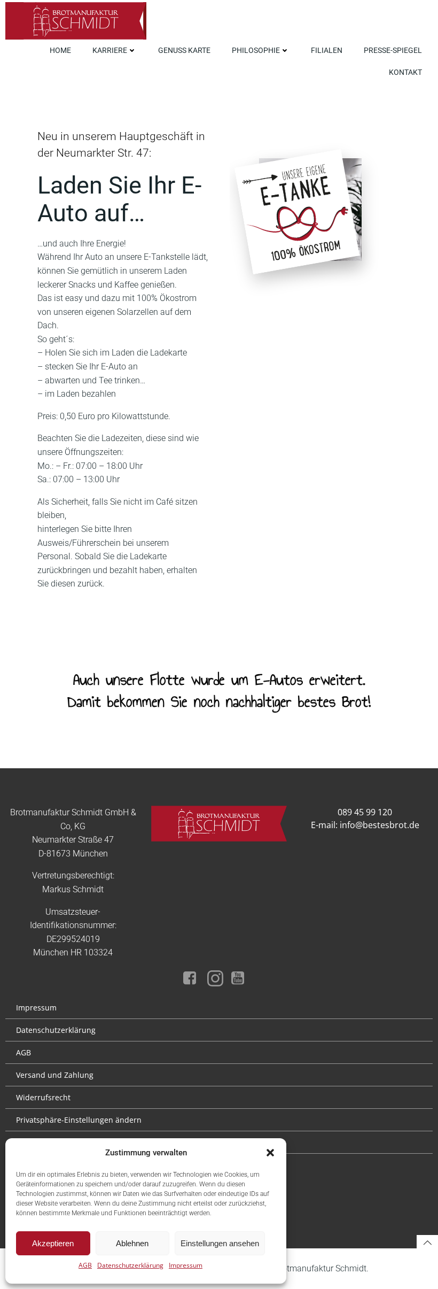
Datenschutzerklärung (130, 1265)
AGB (85, 1265)
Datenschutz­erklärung (56, 1030)
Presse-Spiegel (393, 50)
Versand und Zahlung (54, 1075)
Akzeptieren (53, 1243)
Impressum (185, 1265)
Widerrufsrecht (43, 1097)
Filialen (326, 50)
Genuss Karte (184, 50)
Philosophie (256, 50)
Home (60, 50)
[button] (270, 1152)
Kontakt (405, 72)
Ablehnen (132, 1243)
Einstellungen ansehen (220, 1243)
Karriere (109, 50)
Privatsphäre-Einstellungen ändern (79, 1120)
